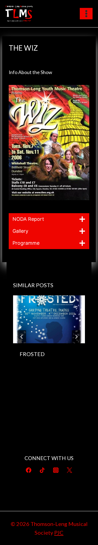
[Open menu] (86, 13)
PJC (58, 532)
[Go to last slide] (21, 336)
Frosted (32, 354)
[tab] (38, 382)
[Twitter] (69, 470)
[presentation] (49, 319)
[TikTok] (42, 470)
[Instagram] (55, 470)
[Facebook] (28, 470)
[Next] (76, 336)
